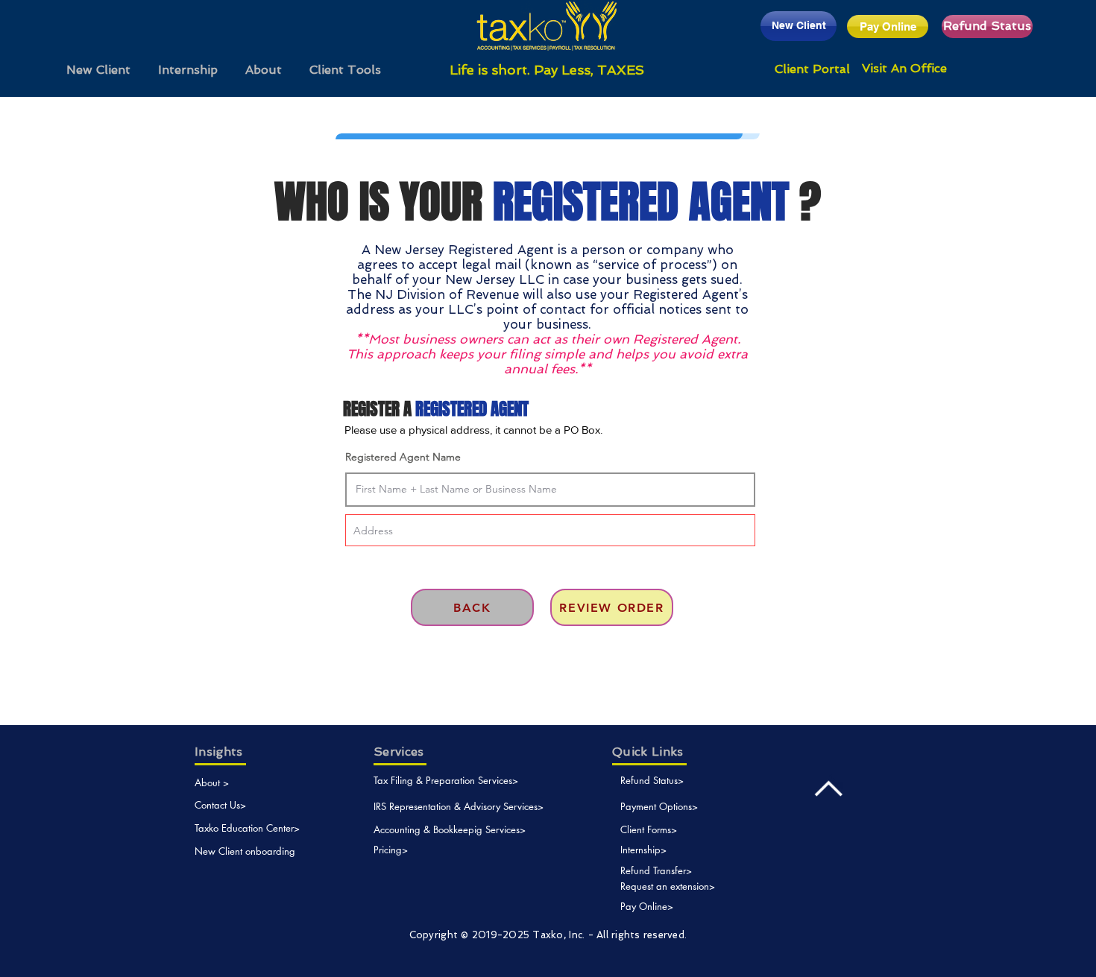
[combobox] (550, 530)
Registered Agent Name (403, 457)
